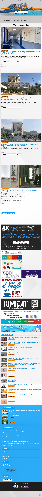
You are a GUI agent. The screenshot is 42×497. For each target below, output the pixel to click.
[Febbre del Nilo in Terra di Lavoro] (4, 401)
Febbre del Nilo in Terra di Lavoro (16, 400)
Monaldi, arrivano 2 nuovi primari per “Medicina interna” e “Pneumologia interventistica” (24, 379)
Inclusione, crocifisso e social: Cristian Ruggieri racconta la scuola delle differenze (23, 337)
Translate (25, 13)
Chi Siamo (4, 451)
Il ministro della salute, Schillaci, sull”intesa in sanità (20, 394)
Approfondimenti (15, 20)
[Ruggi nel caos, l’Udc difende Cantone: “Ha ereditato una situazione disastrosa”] (4, 375)
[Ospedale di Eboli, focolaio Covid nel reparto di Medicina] (4, 349)
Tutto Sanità (13, 483)
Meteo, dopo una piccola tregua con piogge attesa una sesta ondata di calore (24, 390)
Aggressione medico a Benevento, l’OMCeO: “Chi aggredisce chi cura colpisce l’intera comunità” (23, 358)
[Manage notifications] (40, 495)
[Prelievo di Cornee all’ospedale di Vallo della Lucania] (4, 354)
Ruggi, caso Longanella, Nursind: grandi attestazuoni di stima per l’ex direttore (20, 52)
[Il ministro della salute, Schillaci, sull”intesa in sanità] (4, 396)
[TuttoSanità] (1, 17)
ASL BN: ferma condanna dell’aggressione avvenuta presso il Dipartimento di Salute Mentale (24, 343)
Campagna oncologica (14, 415)
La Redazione (13, 0)
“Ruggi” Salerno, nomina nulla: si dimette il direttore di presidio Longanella (19, 191)
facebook (35, 1)
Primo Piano (22, 17)
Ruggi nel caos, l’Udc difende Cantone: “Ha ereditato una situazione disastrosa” (24, 374)
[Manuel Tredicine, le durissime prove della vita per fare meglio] (4, 370)
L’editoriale (28, 17)
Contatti (8, 0)
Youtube (39, 1)
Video (33, 17)
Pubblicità (19, 0)
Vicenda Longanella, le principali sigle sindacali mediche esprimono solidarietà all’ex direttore (20, 98)
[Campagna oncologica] (5, 417)
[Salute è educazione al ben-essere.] (5, 422)
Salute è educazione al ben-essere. (17, 421)
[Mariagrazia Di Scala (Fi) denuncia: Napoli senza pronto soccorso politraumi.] (5, 412)
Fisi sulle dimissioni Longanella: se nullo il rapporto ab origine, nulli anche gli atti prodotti (19, 145)
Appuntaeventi (23, 20)
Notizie (5, 17)
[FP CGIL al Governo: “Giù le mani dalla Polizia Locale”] (4, 385)
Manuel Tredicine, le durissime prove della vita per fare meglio (22, 368)
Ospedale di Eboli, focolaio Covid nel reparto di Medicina (21, 347)
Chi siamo (4, 0)
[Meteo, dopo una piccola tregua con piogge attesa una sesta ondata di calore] (4, 391)
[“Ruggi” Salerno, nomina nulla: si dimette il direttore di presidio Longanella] (21, 176)
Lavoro (16, 17)
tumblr (41, 1)
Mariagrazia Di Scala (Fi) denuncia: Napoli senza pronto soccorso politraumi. (24, 411)
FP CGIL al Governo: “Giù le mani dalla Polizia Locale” (20, 384)
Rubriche (11, 17)
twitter (37, 1)
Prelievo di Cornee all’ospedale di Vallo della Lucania (20, 353)
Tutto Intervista (7, 20)
